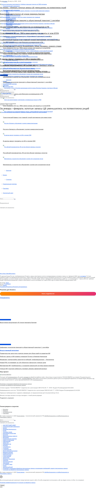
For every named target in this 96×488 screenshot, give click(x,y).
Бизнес (5, 81)
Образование (6, 441)
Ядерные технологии (9, 459)
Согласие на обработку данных (26, 482)
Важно (5, 285)
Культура (5, 434)
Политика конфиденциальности (9, 482)
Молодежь (6, 437)
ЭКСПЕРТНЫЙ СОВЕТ (9, 425)
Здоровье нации (7, 432)
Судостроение (7, 456)
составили (83, 276)
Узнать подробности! (48, 293)
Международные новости (10, 436)
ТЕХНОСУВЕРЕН (27, 378)
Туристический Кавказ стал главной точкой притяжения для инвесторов (30, 40)
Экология (8, 80)
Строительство (7, 449)
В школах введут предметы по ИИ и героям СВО (20, 59)
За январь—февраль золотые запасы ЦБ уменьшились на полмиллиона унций (33, 8)
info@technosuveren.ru (50, 416)
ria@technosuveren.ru (63, 416)
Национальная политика (10, 84)
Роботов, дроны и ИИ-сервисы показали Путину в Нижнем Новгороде (23, 356)
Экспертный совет (8, 86)
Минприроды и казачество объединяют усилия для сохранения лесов (26, 77)
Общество (6, 442)
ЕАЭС (4, 430)
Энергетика (6, 457)
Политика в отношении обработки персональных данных (16, 384)
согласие (26, 377)
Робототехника (7, 455)
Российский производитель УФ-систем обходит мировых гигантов (27, 65)
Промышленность (8, 453)
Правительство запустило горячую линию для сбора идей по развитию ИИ (25, 353)
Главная (2, 103)
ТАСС (7, 282)
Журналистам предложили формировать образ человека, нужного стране (30, 46)
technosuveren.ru (12, 377)
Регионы (5, 445)
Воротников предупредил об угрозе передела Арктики (22, 14)
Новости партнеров (10, 103)
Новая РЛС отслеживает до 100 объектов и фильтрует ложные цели (23, 362)
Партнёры (6, 85)
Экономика (6, 463)
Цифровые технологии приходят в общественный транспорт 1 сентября (30, 20)
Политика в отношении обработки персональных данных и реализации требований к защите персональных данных (35, 468)
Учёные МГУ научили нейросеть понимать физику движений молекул (23, 368)
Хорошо (2, 485)
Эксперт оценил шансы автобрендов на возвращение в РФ (24, 27)
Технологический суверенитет (11, 426)
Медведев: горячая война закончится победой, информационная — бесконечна (27, 359)
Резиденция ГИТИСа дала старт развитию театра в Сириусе (25, 72)
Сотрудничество (7, 412)
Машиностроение (8, 452)
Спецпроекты (7, 447)
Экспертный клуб (8, 461)
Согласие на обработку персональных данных (13, 385)
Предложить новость (6, 417)
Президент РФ (7, 444)
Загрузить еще (4, 75)
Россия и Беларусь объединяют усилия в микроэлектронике (25, 53)
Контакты (5, 409)
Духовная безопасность (9, 429)
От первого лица (7, 464)
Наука (4, 465)
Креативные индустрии (9, 433)
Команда (5, 410)
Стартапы (9, 82)
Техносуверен (21, 416)
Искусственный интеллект (10, 451)
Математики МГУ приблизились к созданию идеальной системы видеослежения (27, 365)
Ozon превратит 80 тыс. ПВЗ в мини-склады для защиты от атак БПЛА (29, 33)
